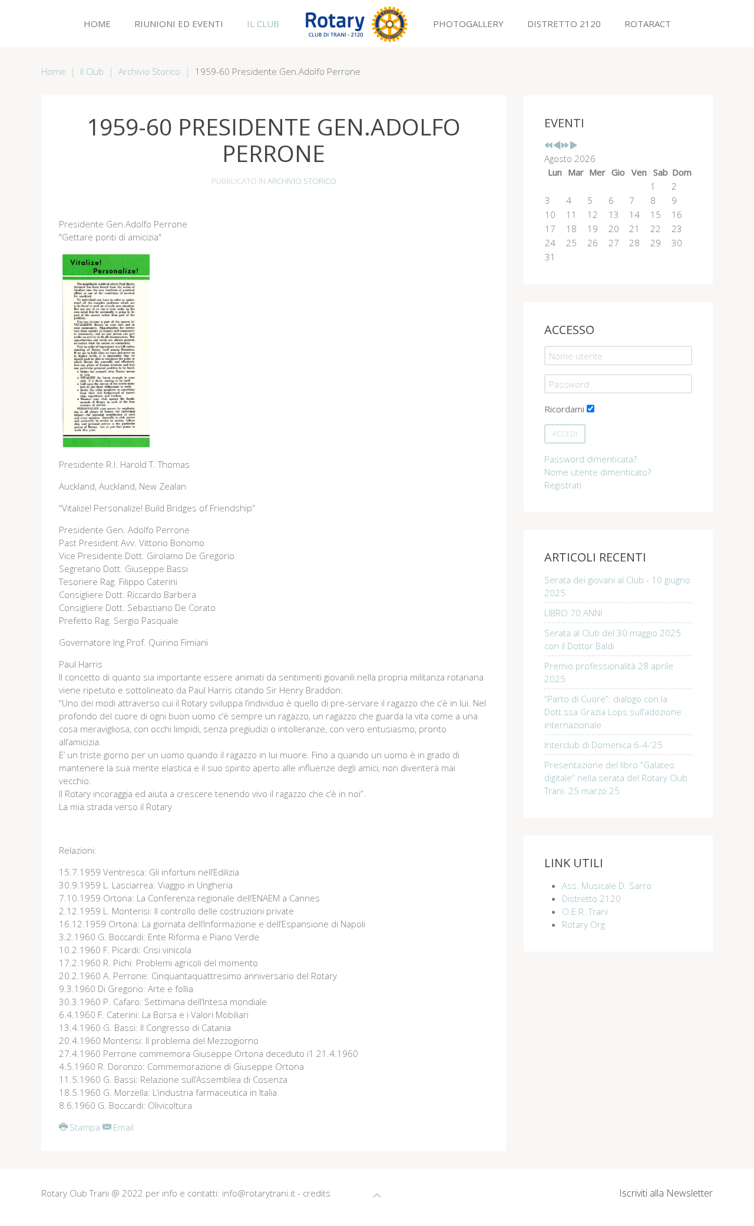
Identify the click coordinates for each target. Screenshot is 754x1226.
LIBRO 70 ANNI (573, 613)
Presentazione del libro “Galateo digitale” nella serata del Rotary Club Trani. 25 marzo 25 (615, 778)
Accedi (565, 434)
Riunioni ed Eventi (178, 23)
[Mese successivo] (573, 145)
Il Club (263, 23)
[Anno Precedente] (548, 145)
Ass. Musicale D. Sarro (607, 885)
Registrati (562, 485)
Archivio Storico (149, 71)
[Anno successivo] (565, 145)
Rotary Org (583, 924)
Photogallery (468, 23)
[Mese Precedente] (557, 145)
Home (97, 23)
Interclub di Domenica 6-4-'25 (603, 745)
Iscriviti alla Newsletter (666, 1193)
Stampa (84, 1127)
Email (122, 1127)
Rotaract (647, 23)
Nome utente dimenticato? (597, 472)
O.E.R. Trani (585, 911)
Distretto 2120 (564, 23)
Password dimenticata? (590, 459)
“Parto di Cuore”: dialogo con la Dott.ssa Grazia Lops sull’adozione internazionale (613, 712)
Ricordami (564, 409)
